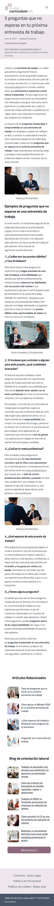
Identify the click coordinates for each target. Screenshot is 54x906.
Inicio (7, 49)
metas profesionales (35, 470)
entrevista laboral (13, 87)
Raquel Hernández (28, 38)
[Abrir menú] (46, 7)
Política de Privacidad (27, 881)
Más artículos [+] (29, 850)
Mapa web (39, 886)
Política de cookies (19, 886)
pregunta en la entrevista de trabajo (27, 547)
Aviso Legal (34, 875)
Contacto (19, 875)
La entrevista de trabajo (15, 43)
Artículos (14, 49)
